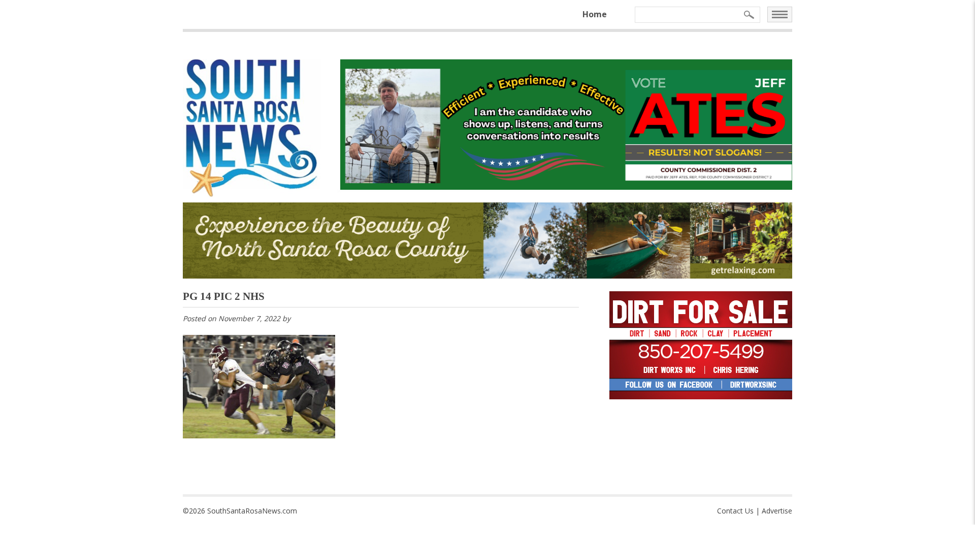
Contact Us (735, 511)
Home (594, 14)
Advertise (777, 511)
